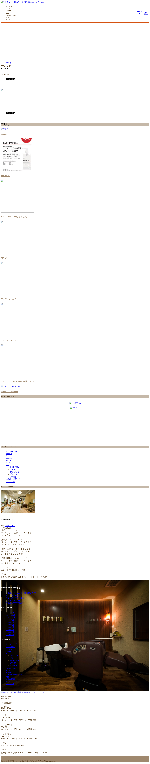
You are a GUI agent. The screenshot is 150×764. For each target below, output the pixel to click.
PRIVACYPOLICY (13, 682)
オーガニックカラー (9, 391)
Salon (8, 19)
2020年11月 (10, 615)
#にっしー (5, 258)
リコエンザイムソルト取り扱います (21, 593)
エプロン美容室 (12, 595)
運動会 (4, 134)
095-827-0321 (10, 526)
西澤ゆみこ (15, 665)
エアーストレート (8, 340)
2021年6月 (10, 612)
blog (7, 17)
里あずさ (14, 474)
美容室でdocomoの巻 (14, 603)
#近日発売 (5, 175)
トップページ (11, 451)
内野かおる (15, 467)
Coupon (9, 11)
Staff (7, 13)
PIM (7, 677)
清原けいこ (15, 472)
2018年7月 (10, 635)
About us (9, 6)
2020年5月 (10, 627)
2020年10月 (10, 617)
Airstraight (9, 456)
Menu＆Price (11, 15)
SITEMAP (10, 684)
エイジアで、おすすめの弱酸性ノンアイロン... (20, 381)
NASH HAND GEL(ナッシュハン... (15, 216)
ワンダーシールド (8, 299)
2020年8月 (10, 620)
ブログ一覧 (10, 482)
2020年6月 (10, 625)
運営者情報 (10, 679)
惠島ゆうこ (15, 469)
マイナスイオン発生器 (15, 598)
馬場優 (13, 477)
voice (8, 8)
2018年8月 (10, 632)
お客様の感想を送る (14, 479)
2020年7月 (10, 622)
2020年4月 (10, 630)
